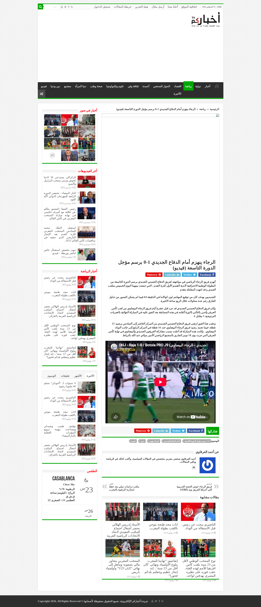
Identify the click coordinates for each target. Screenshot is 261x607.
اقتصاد (177, 86)
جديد (142, 441)
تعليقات (65, 375)
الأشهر (78, 375)
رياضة (188, 86)
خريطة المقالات (122, 6)
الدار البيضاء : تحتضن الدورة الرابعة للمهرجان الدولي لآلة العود (60, 196)
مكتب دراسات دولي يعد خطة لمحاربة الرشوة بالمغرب (124, 487)
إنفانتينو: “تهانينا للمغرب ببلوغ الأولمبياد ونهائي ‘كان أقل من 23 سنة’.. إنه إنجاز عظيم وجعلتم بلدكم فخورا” (160, 568)
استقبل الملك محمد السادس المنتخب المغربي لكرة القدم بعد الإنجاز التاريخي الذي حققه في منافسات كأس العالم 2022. (69, 234)
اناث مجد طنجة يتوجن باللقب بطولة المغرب (163, 526)
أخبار (207, 86)
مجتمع (67, 86)
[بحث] (40, 6)
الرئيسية (217, 86)
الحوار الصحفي (161, 86)
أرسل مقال (158, 6)
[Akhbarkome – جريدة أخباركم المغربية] (205, 19)
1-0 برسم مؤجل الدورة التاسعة (197, 441)
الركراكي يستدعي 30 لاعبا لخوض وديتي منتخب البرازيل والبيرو (60, 180)
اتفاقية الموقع (189, 6)
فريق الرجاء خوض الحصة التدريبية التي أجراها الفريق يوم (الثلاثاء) (194, 487)
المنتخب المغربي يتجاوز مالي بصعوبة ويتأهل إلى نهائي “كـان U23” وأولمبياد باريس (123, 566)
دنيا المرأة (80, 86)
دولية (198, 86)
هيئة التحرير (141, 6)
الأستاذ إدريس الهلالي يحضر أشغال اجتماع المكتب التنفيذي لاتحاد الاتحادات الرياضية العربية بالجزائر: (123, 532)
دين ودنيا (55, 86)
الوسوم (52, 375)
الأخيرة (177, 93)
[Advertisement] (131, 55)
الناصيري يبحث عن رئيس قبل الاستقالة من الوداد (199, 526)
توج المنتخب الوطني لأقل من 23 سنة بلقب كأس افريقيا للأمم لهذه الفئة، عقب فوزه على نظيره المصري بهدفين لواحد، (199, 568)
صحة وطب (96, 86)
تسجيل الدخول (102, 6)
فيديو (44, 86)
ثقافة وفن (133, 86)
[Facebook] (69, 7)
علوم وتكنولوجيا (115, 86)
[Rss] (71, 7)
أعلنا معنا (173, 6)
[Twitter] (65, 7)
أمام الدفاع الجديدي (172, 441)
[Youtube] (61, 7)
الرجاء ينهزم (154, 441)
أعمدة (146, 86)
